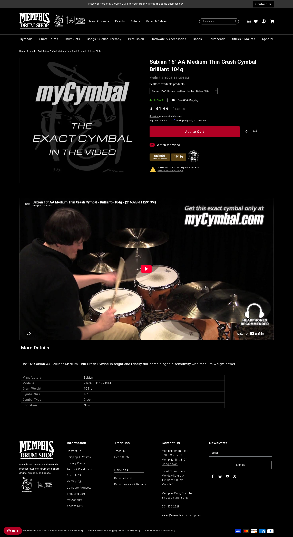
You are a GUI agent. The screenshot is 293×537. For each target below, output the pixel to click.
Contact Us (74, 451)
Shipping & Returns (79, 457)
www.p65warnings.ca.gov (170, 170)
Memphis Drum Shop (37, 531)
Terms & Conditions (79, 469)
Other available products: (169, 84)
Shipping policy (116, 531)
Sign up (240, 464)
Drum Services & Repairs (130, 484)
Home (22, 51)
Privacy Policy (76, 463)
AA (39, 51)
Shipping (154, 116)
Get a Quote (122, 457)
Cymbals (31, 51)
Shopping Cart (76, 493)
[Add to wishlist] (256, 21)
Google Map (170, 464)
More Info (168, 484)
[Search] (235, 21)
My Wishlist (74, 481)
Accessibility (75, 506)
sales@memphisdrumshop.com (182, 515)
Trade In (119, 451)
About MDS (74, 475)
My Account (74, 500)
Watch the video (168, 145)
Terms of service (151, 531)
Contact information (96, 531)
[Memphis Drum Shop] (58, 21)
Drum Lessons (123, 478)
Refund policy (76, 531)
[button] (158, 21)
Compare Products (79, 487)
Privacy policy (133, 531)
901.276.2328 (171, 506)
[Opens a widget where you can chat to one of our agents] (12, 531)
